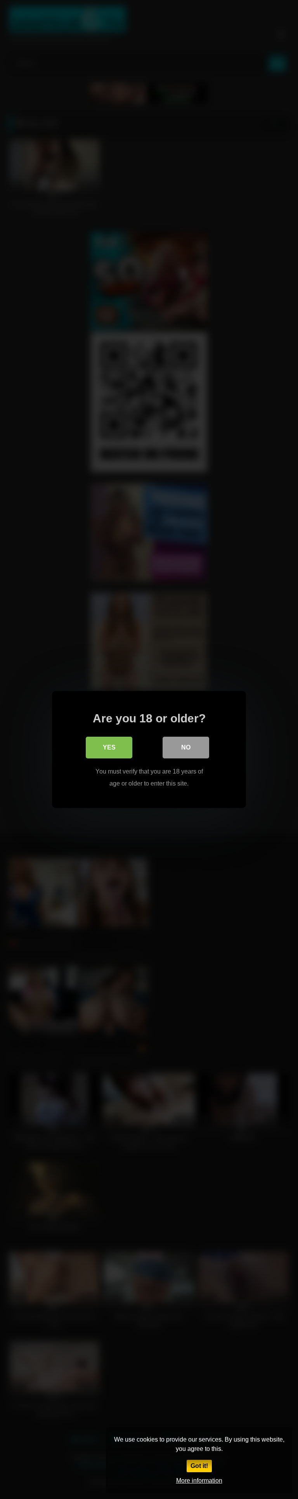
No (186, 747)
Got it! (199, 1466)
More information (199, 1480)
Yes (109, 747)
